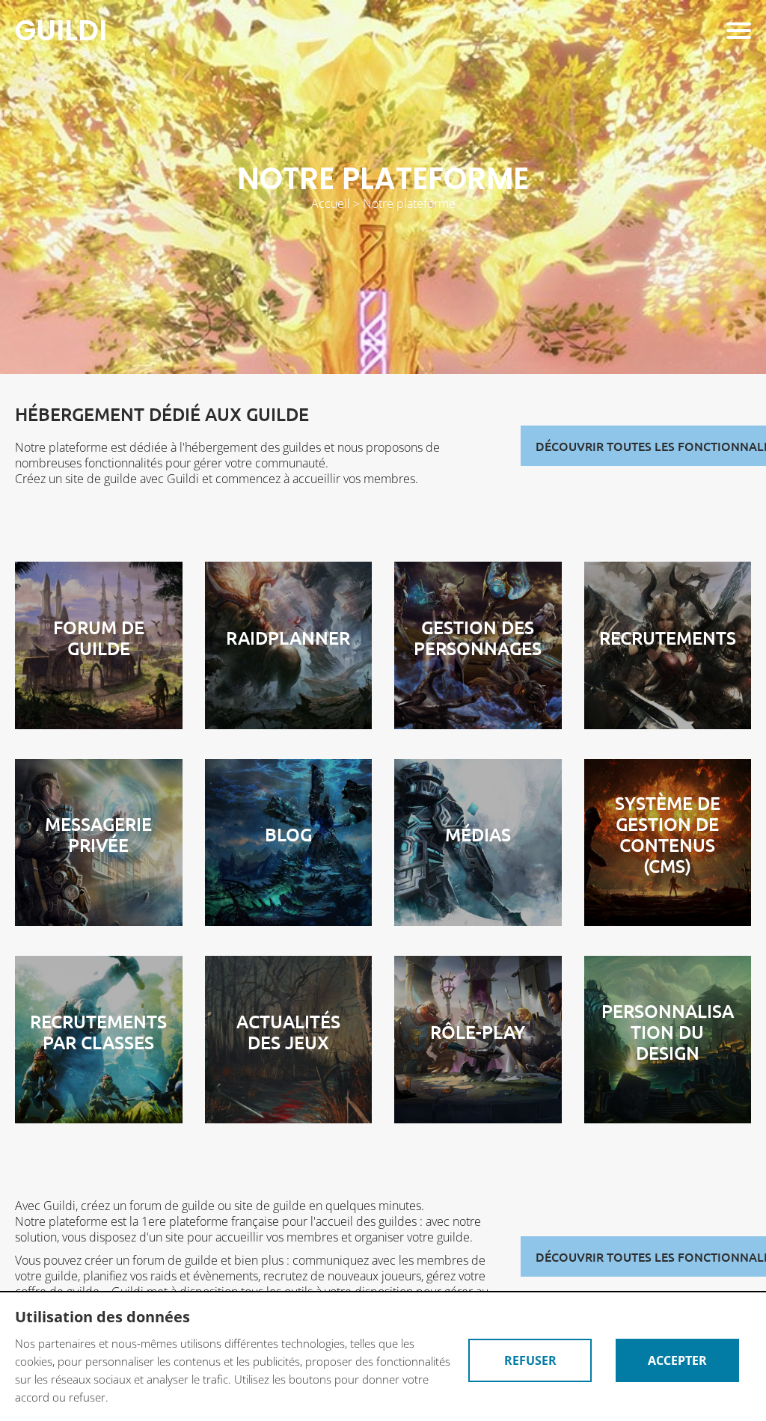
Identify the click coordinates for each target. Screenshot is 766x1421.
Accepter (677, 1360)
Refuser (530, 1360)
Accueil (330, 203)
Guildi (61, 30)
